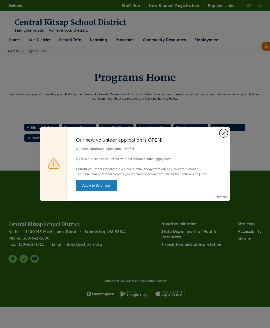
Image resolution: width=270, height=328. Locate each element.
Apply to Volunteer (96, 185)
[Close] (223, 133)
